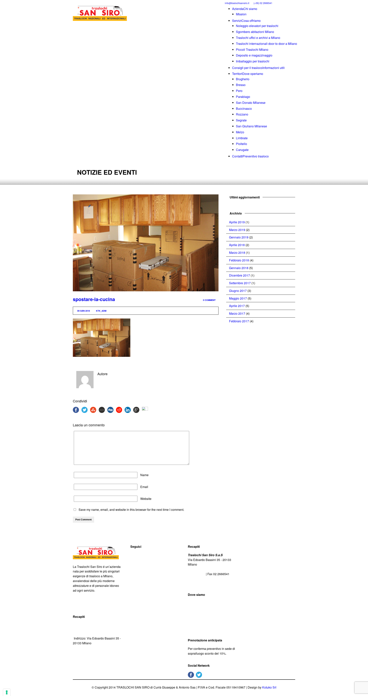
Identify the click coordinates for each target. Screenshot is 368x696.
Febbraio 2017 (239, 321)
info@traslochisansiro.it (237, 3)
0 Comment (209, 300)
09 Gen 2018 (83, 310)
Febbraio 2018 (239, 260)
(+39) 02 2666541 (263, 3)
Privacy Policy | (83, 604)
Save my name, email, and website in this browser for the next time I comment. (131, 509)
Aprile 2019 (237, 222)
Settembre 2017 (240, 283)
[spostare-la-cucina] (146, 243)
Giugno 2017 (238, 290)
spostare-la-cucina (94, 299)
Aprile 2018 (237, 245)
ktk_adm (101, 310)
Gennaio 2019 (238, 237)
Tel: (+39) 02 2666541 (89, 625)
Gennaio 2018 (238, 268)
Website (145, 498)
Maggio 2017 (238, 298)
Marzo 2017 (237, 313)
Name (144, 475)
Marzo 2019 (237, 230)
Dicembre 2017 (239, 275)
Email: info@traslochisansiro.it (94, 632)
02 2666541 (197, 574)
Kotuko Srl (269, 687)
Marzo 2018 (237, 252)
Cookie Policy (103, 604)
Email (144, 487)
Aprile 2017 (237, 306)
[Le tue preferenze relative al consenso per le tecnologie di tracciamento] (6, 692)
